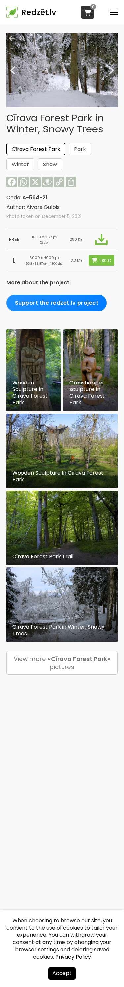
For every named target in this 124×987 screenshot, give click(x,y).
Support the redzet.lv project (57, 303)
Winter (20, 164)
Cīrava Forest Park (36, 149)
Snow (50, 164)
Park (80, 149)
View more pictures (62, 663)
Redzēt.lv (38, 12)
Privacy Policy (73, 957)
